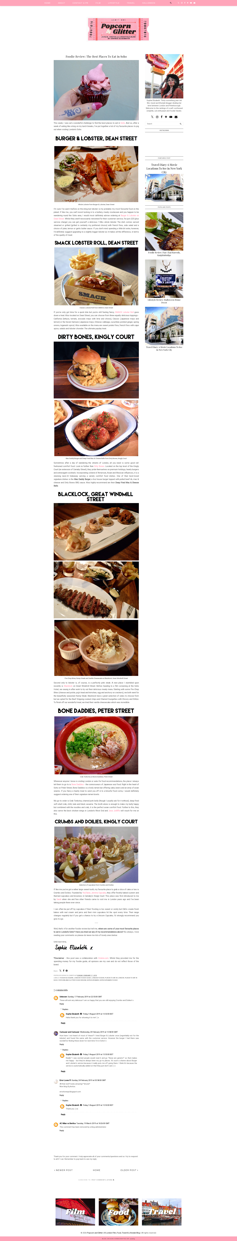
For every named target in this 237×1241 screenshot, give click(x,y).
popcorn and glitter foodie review (72, 980)
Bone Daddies (77, 784)
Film (98, 3)
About (61, 3)
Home (47, 3)
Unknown (63, 997)
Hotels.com (103, 958)
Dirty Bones (99, 466)
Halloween (148, 3)
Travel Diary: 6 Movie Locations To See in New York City (164, 168)
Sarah (59, 899)
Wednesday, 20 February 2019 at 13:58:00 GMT (99, 1032)
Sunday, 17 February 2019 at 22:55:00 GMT (85, 997)
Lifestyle (113, 3)
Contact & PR (80, 3)
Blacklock (68, 686)
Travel (131, 3)
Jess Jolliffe (114, 811)
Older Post (128, 1170)
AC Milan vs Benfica (68, 1123)
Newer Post (64, 1170)
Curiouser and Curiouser (69, 1032)
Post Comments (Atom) (102, 1180)
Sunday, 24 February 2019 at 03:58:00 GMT (89, 1080)
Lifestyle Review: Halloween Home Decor (164, 301)
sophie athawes (93, 980)
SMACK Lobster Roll (124, 312)
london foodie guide (82, 978)
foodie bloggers (66, 978)
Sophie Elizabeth (72, 1014)
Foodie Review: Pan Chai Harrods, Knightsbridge (164, 254)
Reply (62, 1004)
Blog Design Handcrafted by (118, 1239)
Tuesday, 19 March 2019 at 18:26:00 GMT (92, 1123)
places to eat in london (114, 978)
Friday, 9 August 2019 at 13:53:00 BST (98, 1014)
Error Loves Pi (65, 1080)
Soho (123, 123)
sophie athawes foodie (109, 980)
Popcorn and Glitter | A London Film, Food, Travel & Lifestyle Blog (113, 1233)
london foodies (98, 978)
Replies (65, 1009)
